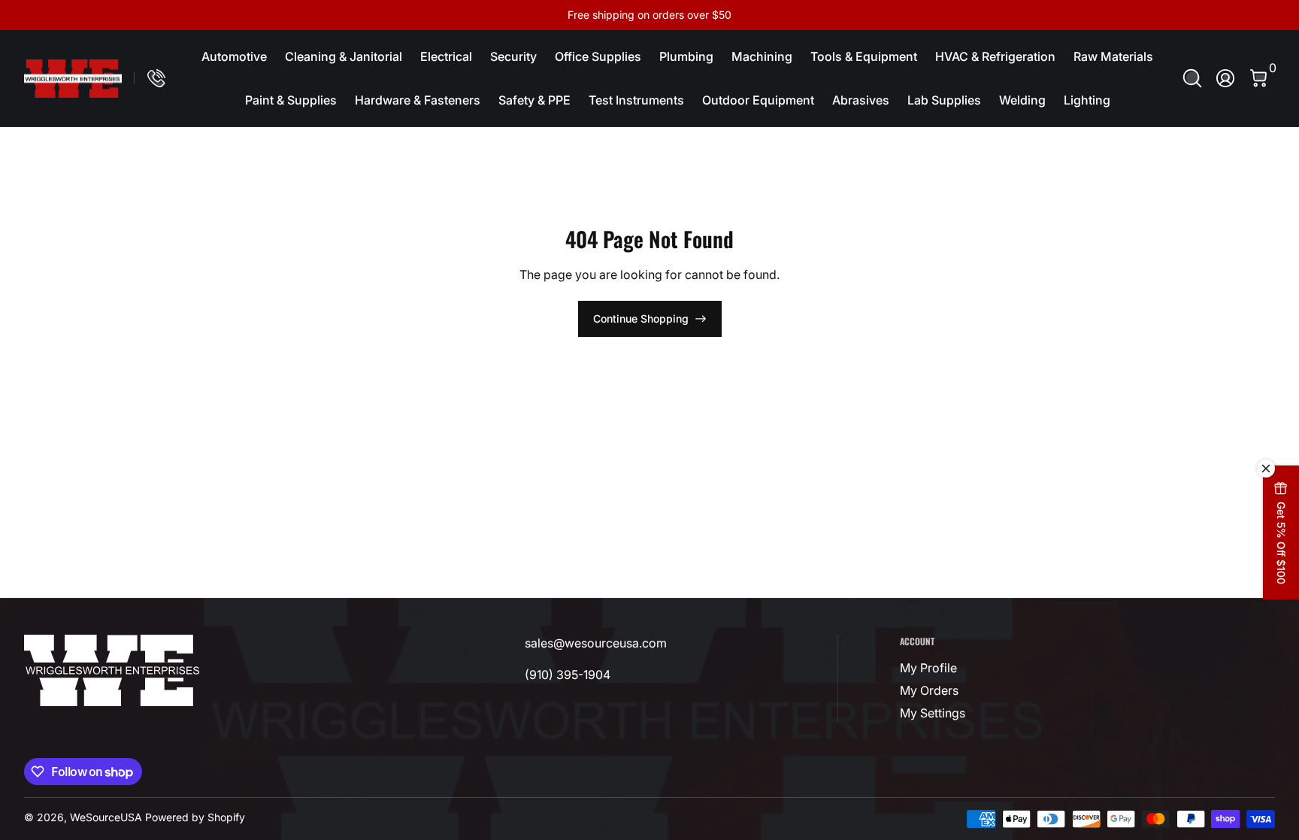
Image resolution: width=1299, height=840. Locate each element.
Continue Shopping (641, 318)
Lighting (1087, 100)
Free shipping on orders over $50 (649, 14)
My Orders (929, 690)
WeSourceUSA (106, 817)
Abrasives (860, 100)
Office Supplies (598, 56)
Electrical (446, 56)
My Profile (928, 667)
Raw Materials (1113, 56)
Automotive (234, 56)
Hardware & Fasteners (417, 100)
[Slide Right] (878, 15)
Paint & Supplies (291, 100)
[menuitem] (988, 668)
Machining (761, 56)
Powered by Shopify (195, 817)
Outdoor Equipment (758, 100)
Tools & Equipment (863, 56)
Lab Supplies (944, 100)
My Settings (932, 712)
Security (513, 56)
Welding (1022, 100)
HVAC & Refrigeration (995, 56)
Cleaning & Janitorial (343, 56)
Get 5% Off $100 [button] (1281, 543)
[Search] (1192, 78)
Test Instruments (636, 100)
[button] (1192, 78)
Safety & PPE (534, 100)
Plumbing (686, 56)
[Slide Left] (421, 15)
